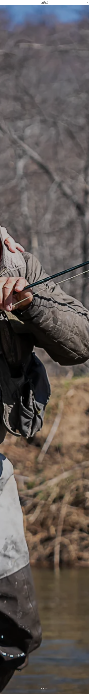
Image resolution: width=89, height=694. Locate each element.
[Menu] (2, 3)
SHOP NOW (44, 689)
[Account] (83, 3)
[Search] (6, 3)
